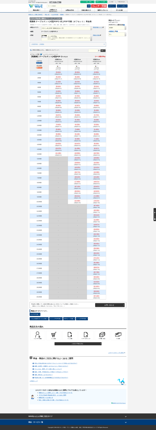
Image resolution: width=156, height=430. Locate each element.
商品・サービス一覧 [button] (35, 422)
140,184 (96, 177)
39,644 (58, 86)
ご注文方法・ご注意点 (37, 44)
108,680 (96, 158)
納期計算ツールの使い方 (46, 397)
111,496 (77, 148)
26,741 (96, 81)
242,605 (96, 238)
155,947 (96, 186)
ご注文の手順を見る (77, 343)
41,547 (77, 105)
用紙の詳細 (96, 35)
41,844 (58, 91)
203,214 (96, 215)
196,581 (77, 191)
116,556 (96, 162)
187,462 (96, 205)
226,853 (96, 229)
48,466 (58, 105)
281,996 (96, 262)
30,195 (77, 77)
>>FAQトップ (34, 381)
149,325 (77, 167)
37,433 (58, 81)
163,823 (96, 191)
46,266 (58, 100)
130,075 (58, 148)
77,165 (96, 138)
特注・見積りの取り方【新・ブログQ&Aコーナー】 (54, 400)
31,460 (96, 96)
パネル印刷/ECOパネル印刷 (38, 318)
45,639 (96, 119)
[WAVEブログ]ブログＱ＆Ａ (119, 403)
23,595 (96, 72)
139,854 (77, 162)
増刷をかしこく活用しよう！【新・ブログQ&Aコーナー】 (56, 392)
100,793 (96, 153)
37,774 (96, 115)
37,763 (77, 96)
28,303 (77, 72)
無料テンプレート (103, 10)
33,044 (96, 100)
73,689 (77, 129)
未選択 (111, 27)
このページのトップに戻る (116, 352)
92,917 (96, 148)
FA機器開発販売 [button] (121, 1)
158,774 (77, 172)
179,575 (96, 200)
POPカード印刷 (68, 318)
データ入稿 (119, 10)
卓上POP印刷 (34, 314)
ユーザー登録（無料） (86, 1)
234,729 (96, 234)
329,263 (96, 291)
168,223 (77, 177)
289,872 (96, 267)
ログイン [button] (111, 6)
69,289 (96, 134)
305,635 (96, 277)
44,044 (58, 96)
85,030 (96, 143)
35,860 (77, 91)
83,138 (77, 134)
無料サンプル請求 (100, 1)
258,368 (96, 248)
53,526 (96, 124)
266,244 (96, 253)
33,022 (58, 72)
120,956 (77, 153)
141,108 (58, 153)
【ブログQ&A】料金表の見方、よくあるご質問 (52, 395)
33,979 (77, 86)
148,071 (96, 181)
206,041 (77, 196)
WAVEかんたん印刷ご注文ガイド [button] (40, 416)
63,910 (58, 119)
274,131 (96, 258)
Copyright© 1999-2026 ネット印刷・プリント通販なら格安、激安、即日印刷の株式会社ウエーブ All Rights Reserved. (78, 427)
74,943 (58, 124)
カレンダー (39, 63)
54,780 (77, 119)
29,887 (96, 91)
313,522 (96, 281)
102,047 (77, 143)
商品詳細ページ (97, 27)
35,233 (58, 77)
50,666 (58, 110)
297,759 (96, 272)
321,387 (96, 286)
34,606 (96, 105)
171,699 (96, 196)
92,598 (77, 138)
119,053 (58, 143)
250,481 (96, 243)
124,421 (96, 167)
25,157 (96, 77)
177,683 (77, 181)
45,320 (77, 115)
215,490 (77, 200)
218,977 (96, 224)
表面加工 (112, 31)
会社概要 (111, 1)
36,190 (96, 110)
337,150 (96, 296)
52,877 (58, 115)
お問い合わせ (109, 305)
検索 (89, 6)
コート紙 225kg (52, 36)
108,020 (58, 138)
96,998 (58, 134)
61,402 (96, 129)
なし (110, 34)
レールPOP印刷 (81, 318)
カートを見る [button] (122, 6)
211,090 (96, 219)
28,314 (96, 86)
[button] (36, 10)
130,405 (77, 158)
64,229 (77, 124)
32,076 (77, 81)
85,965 (58, 129)
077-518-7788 (55, 2)
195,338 (96, 210)
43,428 (77, 110)
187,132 (77, 186)
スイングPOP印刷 (55, 318)
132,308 (96, 172)
